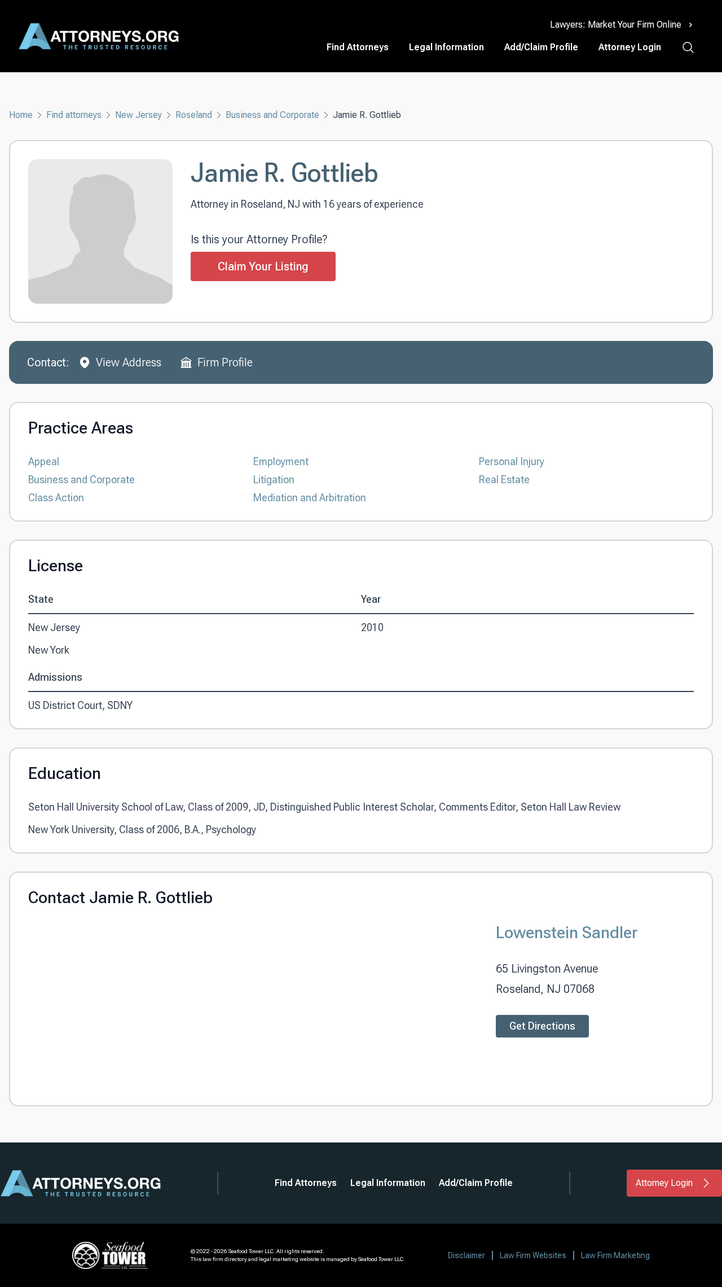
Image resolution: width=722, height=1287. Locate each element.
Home (21, 115)
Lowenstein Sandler (567, 932)
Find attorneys (74, 115)
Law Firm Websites (533, 1255)
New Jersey (138, 115)
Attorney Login (629, 47)
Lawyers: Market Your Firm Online (615, 24)
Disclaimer (466, 1255)
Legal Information (446, 47)
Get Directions (542, 1026)
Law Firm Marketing (615, 1255)
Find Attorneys (358, 47)
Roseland (193, 115)
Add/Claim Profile (541, 47)
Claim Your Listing (263, 266)
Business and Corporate (272, 115)
